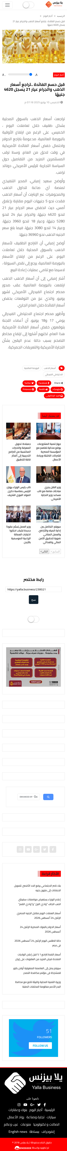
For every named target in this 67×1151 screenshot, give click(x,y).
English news (18, 1132)
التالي (45, 551)
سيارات (51, 1117)
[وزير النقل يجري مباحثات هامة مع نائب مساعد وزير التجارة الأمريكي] (48, 474)
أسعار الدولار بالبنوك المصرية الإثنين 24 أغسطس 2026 (40, 929)
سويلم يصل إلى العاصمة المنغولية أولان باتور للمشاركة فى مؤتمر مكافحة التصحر (37, 970)
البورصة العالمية (31, 368)
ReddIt (42, 389)
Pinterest (27, 389)
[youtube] (28, 849)
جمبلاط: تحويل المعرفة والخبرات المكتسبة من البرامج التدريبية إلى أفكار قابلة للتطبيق (19, 452)
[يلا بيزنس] (54, 4)
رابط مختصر (33, 579)
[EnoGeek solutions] (23, 1147)
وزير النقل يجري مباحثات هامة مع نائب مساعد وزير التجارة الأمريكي (49, 493)
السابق (56, 551)
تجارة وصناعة (35, 1117)
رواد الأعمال (15, 1117)
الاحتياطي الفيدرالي (54, 374)
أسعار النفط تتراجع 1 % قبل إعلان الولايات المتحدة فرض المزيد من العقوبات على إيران (38, 957)
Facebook (43, 383)
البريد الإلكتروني (53, 395)
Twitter (27, 383)
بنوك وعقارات (18, 1110)
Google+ (56, 389)
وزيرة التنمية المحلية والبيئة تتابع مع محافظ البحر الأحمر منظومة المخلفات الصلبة (38, 984)
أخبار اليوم (47, 16)
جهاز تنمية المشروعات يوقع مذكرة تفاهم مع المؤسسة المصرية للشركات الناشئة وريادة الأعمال (48, 452)
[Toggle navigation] (7, 5)
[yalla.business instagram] (20, 849)
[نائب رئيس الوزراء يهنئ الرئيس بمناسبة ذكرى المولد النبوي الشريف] (18, 474)
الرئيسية (50, 1110)
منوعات (25, 1124)
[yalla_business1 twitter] (44, 849)
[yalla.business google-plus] (36, 849)
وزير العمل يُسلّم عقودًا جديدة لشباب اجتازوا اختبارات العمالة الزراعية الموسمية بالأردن (18, 534)
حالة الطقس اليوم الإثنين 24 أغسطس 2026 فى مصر (38, 943)
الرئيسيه (61, 16)
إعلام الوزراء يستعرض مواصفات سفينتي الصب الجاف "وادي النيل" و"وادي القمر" (39, 901)
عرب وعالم (11, 1124)
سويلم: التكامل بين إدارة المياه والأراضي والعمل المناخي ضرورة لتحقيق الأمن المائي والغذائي (50, 534)
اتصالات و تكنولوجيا (46, 1124)
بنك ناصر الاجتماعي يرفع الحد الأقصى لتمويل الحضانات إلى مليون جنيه (37, 888)
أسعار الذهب (50, 368)
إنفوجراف (48, 1132)
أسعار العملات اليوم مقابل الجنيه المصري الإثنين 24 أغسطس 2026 (39, 915)
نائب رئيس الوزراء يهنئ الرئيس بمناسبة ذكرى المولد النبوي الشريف (19, 491)
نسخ (33, 599)
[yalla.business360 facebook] (53, 849)
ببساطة (34, 1132)
